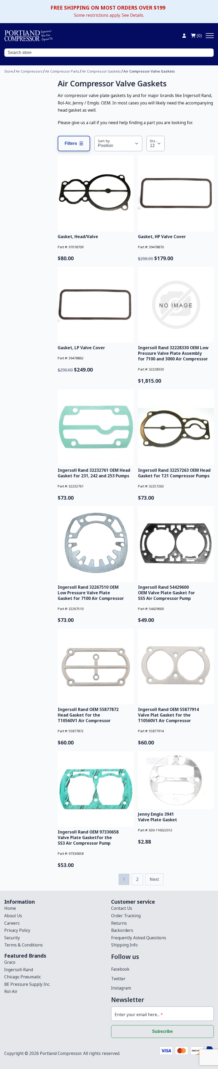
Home (10, 908)
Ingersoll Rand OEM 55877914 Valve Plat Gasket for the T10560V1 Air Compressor (168, 714)
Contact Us (121, 908)
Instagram (121, 988)
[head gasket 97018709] (96, 193)
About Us (13, 916)
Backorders (122, 930)
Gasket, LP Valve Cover (81, 348)
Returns (119, 923)
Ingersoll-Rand (18, 970)
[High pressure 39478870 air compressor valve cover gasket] (176, 193)
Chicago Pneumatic (22, 977)
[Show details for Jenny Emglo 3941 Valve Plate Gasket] (176, 780)
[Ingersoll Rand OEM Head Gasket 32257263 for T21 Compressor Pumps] (176, 427)
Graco (9, 962)
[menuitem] (55, 908)
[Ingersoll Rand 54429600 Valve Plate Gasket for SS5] (176, 544)
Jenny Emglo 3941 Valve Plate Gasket (157, 817)
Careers (12, 923)
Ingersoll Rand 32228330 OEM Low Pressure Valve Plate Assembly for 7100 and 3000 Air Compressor (173, 353)
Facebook (120, 969)
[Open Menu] (209, 35)
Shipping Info (124, 945)
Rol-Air (11, 991)
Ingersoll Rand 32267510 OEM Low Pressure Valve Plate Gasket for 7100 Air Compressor (91, 592)
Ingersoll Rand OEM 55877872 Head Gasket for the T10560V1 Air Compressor (88, 714)
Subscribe (162, 1031)
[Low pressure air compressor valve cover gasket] (96, 305)
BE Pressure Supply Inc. (27, 984)
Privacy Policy (17, 930)
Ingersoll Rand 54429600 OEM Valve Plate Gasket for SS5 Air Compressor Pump (166, 592)
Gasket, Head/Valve (78, 236)
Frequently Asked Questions (138, 938)
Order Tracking (126, 916)
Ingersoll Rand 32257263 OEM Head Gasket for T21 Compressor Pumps (174, 473)
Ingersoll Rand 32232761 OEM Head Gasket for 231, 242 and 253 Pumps (94, 473)
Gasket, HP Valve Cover (162, 236)
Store (8, 71)
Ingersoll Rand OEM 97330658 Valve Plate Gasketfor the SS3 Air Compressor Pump (88, 837)
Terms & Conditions (23, 945)
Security (12, 938)
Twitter (118, 979)
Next (154, 879)
